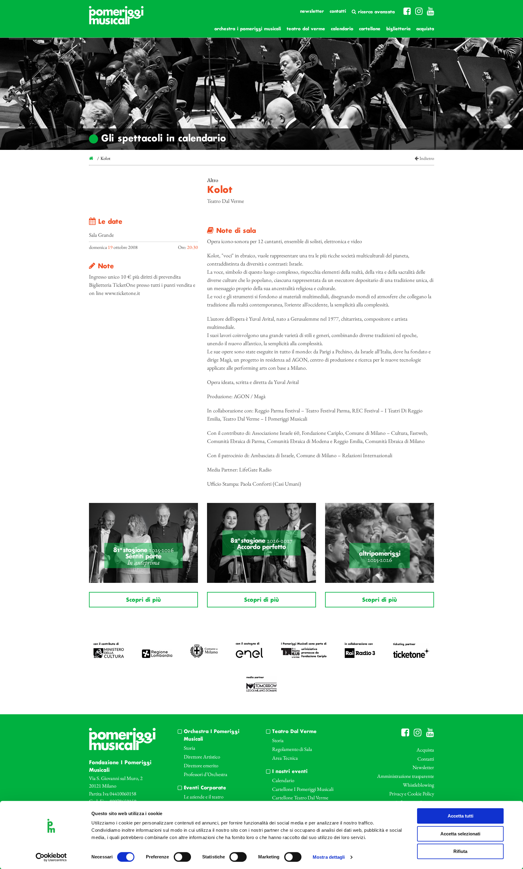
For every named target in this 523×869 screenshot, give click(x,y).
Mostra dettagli (329, 857)
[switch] (182, 857)
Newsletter (312, 11)
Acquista (425, 29)
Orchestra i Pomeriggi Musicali (247, 29)
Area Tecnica (285, 758)
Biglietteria (398, 29)
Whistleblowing (418, 784)
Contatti (338, 11)
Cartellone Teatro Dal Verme (300, 797)
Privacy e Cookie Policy (411, 793)
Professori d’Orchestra (205, 774)
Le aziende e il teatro (203, 796)
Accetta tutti (460, 815)
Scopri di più (143, 600)
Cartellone (369, 29)
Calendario (342, 29)
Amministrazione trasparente (405, 776)
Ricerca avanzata (375, 12)
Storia (189, 748)
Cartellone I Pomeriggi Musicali (303, 789)
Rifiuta (460, 851)
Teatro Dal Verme (306, 29)
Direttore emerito (201, 765)
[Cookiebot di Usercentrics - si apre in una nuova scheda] (51, 857)
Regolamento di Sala (292, 749)
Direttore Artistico (202, 756)
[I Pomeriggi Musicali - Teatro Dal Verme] (116, 18)
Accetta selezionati (460, 833)
